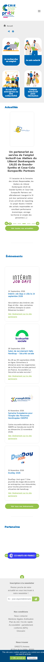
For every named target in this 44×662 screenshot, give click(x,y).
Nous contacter (21, 616)
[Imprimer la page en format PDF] (13, 31)
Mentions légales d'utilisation (20, 619)
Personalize (32, 658)
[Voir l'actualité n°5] (33, 223)
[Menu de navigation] (39, 11)
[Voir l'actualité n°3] (24, 223)
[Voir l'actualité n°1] (14, 223)
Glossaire (21, 631)
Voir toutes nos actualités (22, 228)
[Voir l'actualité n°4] (29, 223)
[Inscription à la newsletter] (35, 599)
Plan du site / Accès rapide (21, 622)
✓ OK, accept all (18, 658)
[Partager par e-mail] (9, 31)
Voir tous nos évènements (22, 506)
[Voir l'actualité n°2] (19, 223)
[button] (11, 52)
